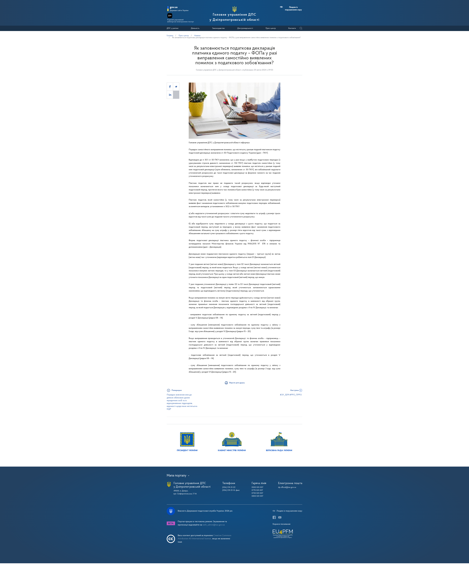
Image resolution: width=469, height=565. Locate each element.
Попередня (177, 390)
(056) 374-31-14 (228, 490)
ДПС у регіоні (172, 28)
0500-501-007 (257, 487)
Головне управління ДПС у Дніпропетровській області (234, 17)
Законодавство (218, 28)
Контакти (292, 28)
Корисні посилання (281, 524)
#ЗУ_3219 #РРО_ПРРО (291, 395)
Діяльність (195, 28)
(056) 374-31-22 (228, 487)
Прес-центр (271, 28)
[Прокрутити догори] (456, 555)
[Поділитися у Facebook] (170, 87)
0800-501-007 (257, 496)
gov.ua (173, 7)
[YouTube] (279, 517)
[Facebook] (274, 517)
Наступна (294, 390)
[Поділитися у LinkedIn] (170, 95)
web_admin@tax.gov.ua (214, 525)
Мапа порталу (176, 475)
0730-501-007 (257, 493)
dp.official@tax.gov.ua (287, 487)
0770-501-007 (257, 490)
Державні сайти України (179, 10)
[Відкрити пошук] (300, 28)
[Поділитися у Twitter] (176, 87)
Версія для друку (237, 383)
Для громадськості (245, 28)
